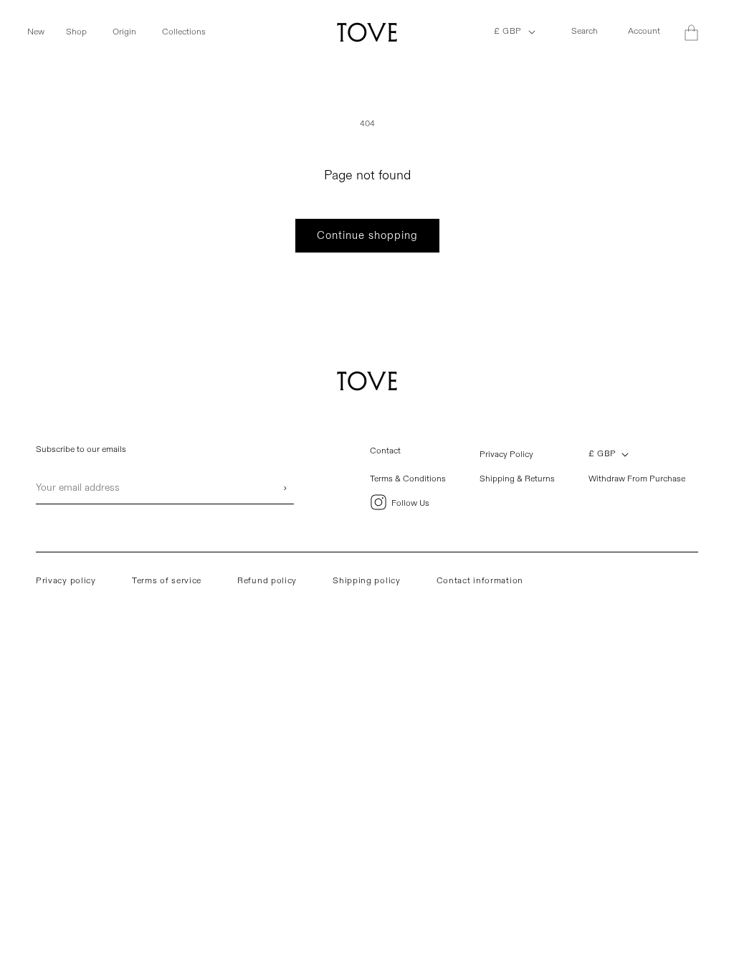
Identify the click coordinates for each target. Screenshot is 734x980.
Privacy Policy (506, 454)
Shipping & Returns (517, 478)
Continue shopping (367, 235)
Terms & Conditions (408, 478)
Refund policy (267, 580)
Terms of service (166, 580)
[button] (43, 32)
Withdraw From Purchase (636, 478)
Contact (385, 451)
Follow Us (410, 503)
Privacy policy (66, 580)
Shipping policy (367, 580)
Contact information (480, 580)
